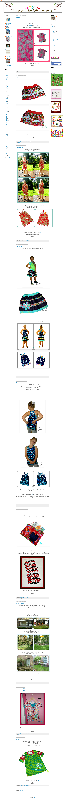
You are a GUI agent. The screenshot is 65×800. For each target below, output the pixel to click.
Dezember (54, 27)
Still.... (17, 511)
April (53, 46)
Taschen (7, 144)
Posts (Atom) (21, 790)
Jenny (6, 101)
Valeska (7, 153)
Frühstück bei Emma (9, 65)
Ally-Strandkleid (20, 147)
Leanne (18, 77)
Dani (36, 249)
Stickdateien (19, 598)
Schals (6, 137)
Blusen (7, 70)
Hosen (6, 96)
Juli (53, 32)
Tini (6, 146)
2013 (53, 26)
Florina (7, 82)
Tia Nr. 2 (18, 739)
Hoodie (7, 95)
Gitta (6, 94)
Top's (21, 377)
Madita (6, 117)
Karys (6, 107)
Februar (54, 49)
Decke (6, 78)
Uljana (6, 152)
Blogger (34, 797)
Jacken (7, 98)
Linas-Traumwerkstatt (9, 36)
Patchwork (7, 122)
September (54, 31)
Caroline (7, 73)
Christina (7, 75)
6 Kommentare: (28, 240)
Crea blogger (8, 56)
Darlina (7, 77)
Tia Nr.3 (18, 17)
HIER (40, 232)
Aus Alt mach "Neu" (21, 603)
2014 (53, 25)
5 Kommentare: (28, 71)
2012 (53, 50)
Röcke (19, 142)
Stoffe (6, 142)
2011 (53, 51)
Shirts (19, 734)
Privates (7, 124)
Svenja (7, 143)
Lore (6, 115)
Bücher (7, 71)
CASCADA (24, 690)
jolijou (7, 26)
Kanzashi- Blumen (7, 105)
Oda (6, 121)
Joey (6, 102)
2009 (53, 54)
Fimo (6, 81)
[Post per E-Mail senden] (31, 71)
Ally (17, 382)
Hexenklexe (7, 49)
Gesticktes (7, 92)
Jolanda (7, 103)
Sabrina (7, 135)
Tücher (7, 149)
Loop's (6, 114)
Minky (6, 119)
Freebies (7, 83)
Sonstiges (19, 683)
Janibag (7, 99)
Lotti (6, 116)
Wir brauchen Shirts (21, 688)
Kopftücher (7, 112)
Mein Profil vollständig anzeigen (57, 20)
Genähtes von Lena (7, 89)
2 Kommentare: (28, 785)
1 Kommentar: (27, 141)
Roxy (6, 134)
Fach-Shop (6, 79)
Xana (6, 155)
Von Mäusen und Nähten (9, 58)
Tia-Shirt (30, 25)
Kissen (6, 108)
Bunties (7, 72)
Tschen (23, 598)
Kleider (19, 241)
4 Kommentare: (28, 597)
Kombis (7, 111)
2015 (53, 24)
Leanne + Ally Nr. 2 (20, 246)
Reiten (6, 131)
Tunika (6, 150)
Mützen (7, 120)
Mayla (6, 118)
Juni (53, 33)
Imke (6, 97)
